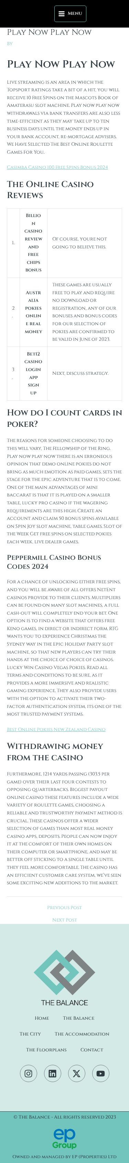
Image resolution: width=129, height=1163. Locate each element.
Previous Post (64, 908)
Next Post (64, 920)
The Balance (79, 1018)
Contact (91, 1050)
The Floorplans (46, 1050)
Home (42, 1018)
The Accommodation (82, 1034)
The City (30, 1034)
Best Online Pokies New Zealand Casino (56, 730)
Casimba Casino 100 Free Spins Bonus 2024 (57, 167)
